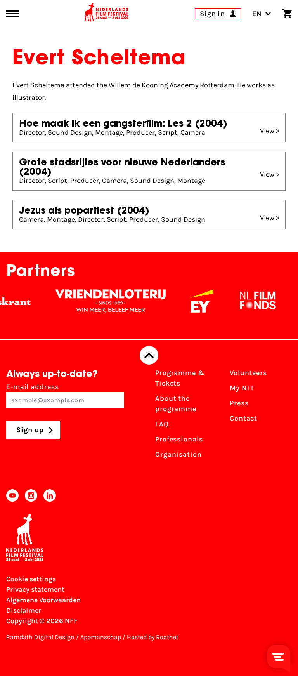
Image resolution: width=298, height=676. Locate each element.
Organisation (178, 454)
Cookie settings (31, 579)
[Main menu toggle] (12, 13)
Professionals (179, 439)
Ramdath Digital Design (40, 637)
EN (257, 13)
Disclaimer (23, 610)
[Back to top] (149, 355)
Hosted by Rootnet (152, 637)
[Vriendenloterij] (100, 301)
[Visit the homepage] (106, 13)
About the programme (175, 403)
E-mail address (32, 386)
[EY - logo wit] (191, 301)
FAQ (162, 424)
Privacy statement (35, 589)
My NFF (242, 388)
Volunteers (248, 372)
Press (239, 403)
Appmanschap (100, 637)
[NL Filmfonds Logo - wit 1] (247, 301)
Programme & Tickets (180, 378)
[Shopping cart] (287, 13)
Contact (243, 418)
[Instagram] (31, 495)
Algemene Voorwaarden (43, 600)
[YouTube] (12, 495)
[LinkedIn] (49, 495)
